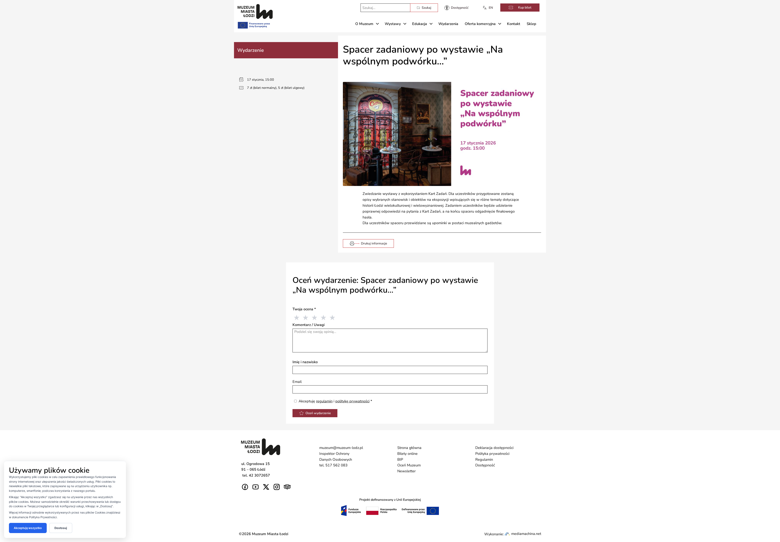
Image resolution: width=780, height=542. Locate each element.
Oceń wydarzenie (318, 413)
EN (491, 7)
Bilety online (407, 453)
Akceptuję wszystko (28, 528)
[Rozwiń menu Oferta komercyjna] (499, 23)
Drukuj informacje (374, 243)
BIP (400, 459)
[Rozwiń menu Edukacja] (431, 23)
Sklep (531, 23)
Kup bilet (524, 7)
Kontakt (513, 23)
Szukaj (426, 7)
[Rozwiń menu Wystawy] (404, 23)
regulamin (324, 401)
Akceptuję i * (335, 401)
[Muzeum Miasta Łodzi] (255, 11)
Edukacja (419, 23)
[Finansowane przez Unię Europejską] (253, 24)
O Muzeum (364, 23)
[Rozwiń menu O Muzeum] (377, 23)
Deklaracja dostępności (494, 447)
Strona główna (409, 447)
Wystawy (393, 23)
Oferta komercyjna (480, 23)
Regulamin (484, 459)
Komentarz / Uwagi (308, 324)
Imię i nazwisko (305, 362)
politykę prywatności (352, 401)
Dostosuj (60, 528)
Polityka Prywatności (43, 517)
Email (297, 381)
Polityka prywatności (492, 453)
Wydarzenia (448, 23)
